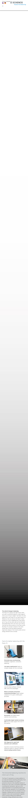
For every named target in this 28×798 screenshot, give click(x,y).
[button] (2, 6)
